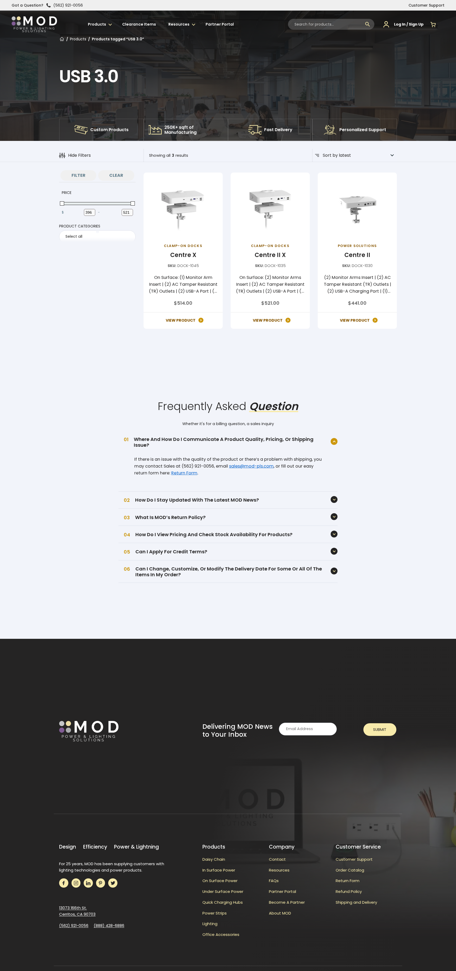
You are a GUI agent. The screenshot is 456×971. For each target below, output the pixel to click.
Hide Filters (79, 155)
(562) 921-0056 (68, 5)
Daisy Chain (213, 859)
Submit (379, 729)
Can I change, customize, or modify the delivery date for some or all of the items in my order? (228, 571)
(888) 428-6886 (109, 925)
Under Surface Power (222, 891)
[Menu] (443, 24)
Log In (400, 24)
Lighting (209, 923)
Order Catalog (350, 870)
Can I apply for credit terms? (171, 551)
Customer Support (426, 5)
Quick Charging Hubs (222, 902)
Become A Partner (287, 902)
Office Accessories (220, 934)
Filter (79, 175)
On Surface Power (220, 880)
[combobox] (331, 24)
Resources (178, 24)
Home (61, 39)
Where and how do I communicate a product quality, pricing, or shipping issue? (224, 442)
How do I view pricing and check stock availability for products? (213, 534)
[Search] (367, 24)
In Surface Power (218, 870)
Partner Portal (220, 24)
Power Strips (214, 913)
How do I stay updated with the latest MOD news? (197, 500)
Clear (116, 175)
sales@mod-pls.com (251, 466)
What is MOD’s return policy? (170, 517)
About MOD (280, 913)
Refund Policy (349, 891)
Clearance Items (139, 24)
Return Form (184, 473)
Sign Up (416, 24)
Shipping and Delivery (356, 902)
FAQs (274, 880)
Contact (277, 859)
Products (97, 24)
